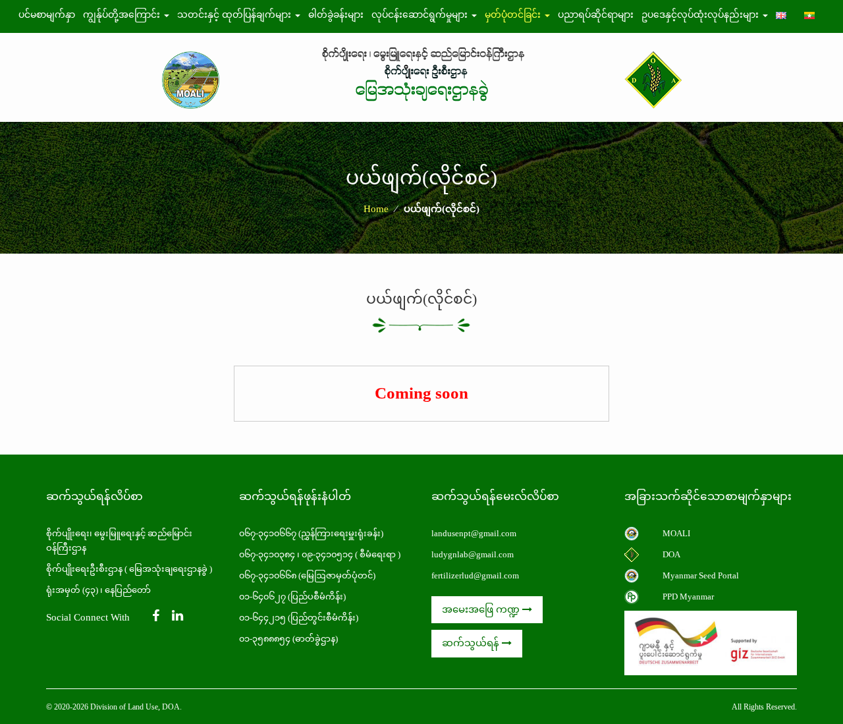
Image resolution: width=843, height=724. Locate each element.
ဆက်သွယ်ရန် (472, 643)
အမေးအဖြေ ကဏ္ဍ (482, 609)
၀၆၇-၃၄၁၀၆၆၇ (268, 533)
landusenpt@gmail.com (473, 533)
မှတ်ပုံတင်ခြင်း (514, 15)
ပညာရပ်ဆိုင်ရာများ (596, 15)
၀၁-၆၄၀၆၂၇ (262, 596)
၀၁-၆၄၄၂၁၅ (262, 618)
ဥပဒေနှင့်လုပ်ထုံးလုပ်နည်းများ (701, 15)
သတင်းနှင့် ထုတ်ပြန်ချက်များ (235, 15)
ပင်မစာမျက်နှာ (46, 15)
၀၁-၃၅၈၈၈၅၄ (264, 639)
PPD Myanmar (688, 596)
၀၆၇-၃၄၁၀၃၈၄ (267, 554)
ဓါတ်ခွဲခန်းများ (336, 15)
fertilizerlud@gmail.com (475, 575)
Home (376, 209)
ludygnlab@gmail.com (472, 554)
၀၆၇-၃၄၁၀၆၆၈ (267, 575)
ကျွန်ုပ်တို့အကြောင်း (123, 15)
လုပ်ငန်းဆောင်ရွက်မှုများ (420, 15)
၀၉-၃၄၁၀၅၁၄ (327, 554)
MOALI (676, 533)
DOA (671, 554)
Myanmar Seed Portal (701, 575)
